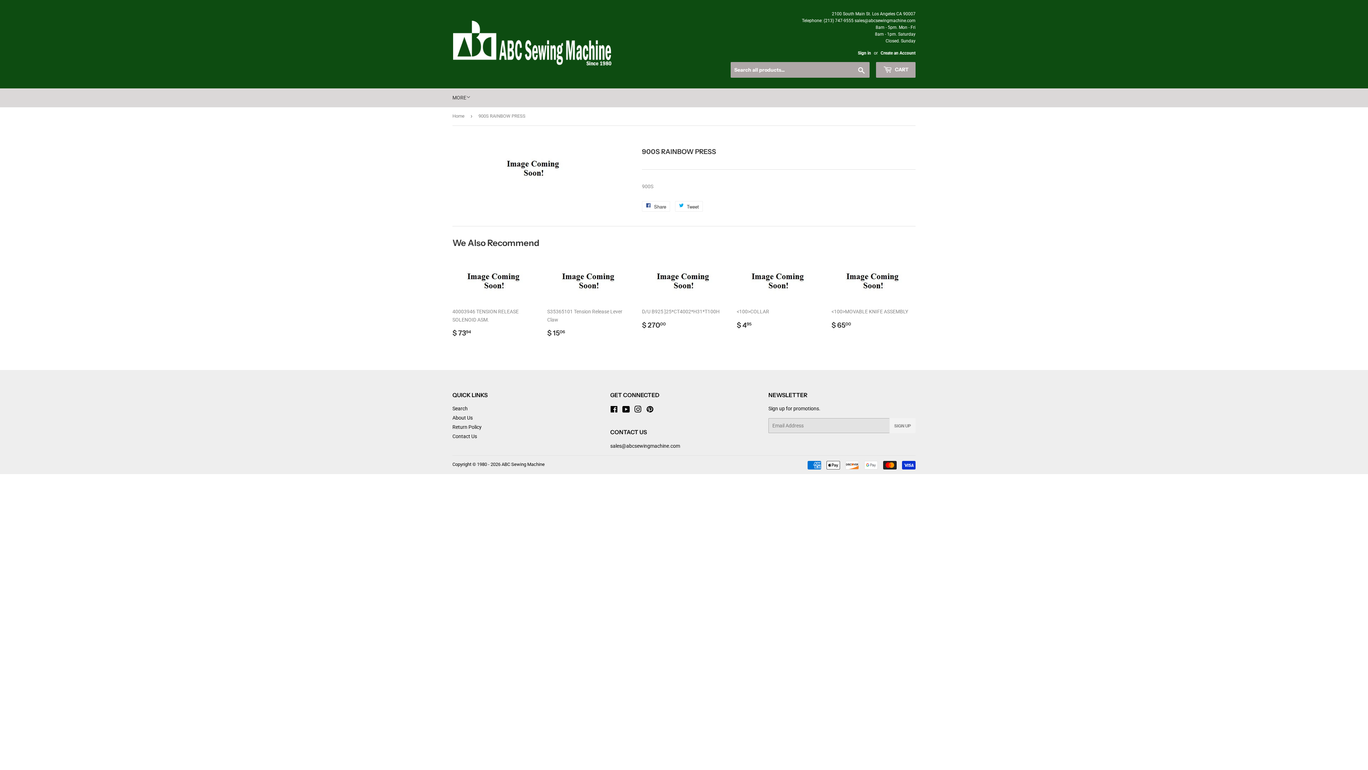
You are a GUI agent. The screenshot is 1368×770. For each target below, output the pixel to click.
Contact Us (464, 436)
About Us (462, 418)
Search (460, 408)
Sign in (864, 53)
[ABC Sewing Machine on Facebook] (614, 410)
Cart (901, 69)
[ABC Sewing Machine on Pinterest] (650, 410)
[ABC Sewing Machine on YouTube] (626, 410)
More (459, 98)
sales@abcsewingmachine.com (645, 446)
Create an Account (898, 53)
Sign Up (902, 425)
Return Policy (467, 427)
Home (458, 116)
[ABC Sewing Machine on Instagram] (638, 410)
